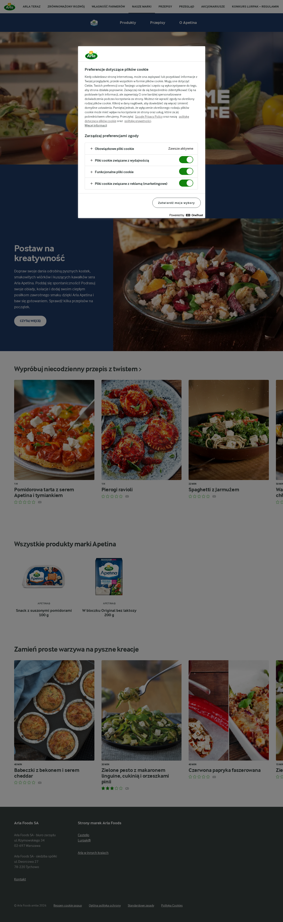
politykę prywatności (137, 121)
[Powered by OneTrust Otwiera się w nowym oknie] (186, 215)
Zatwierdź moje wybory (176, 203)
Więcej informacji (96, 125)
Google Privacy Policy (149, 116)
